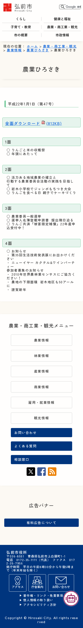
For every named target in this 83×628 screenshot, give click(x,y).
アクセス (18, 586)
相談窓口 (21, 459)
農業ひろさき (38, 50)
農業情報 (14, 50)
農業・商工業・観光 (60, 46)
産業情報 (41, 371)
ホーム (32, 46)
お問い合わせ (25, 432)
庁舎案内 (37, 586)
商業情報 (41, 386)
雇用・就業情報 (41, 402)
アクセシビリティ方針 (39, 605)
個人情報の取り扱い (38, 600)
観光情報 (41, 417)
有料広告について (42, 522)
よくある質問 (25, 446)
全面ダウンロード (33, 123)
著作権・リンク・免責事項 (43, 595)
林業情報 (41, 355)
